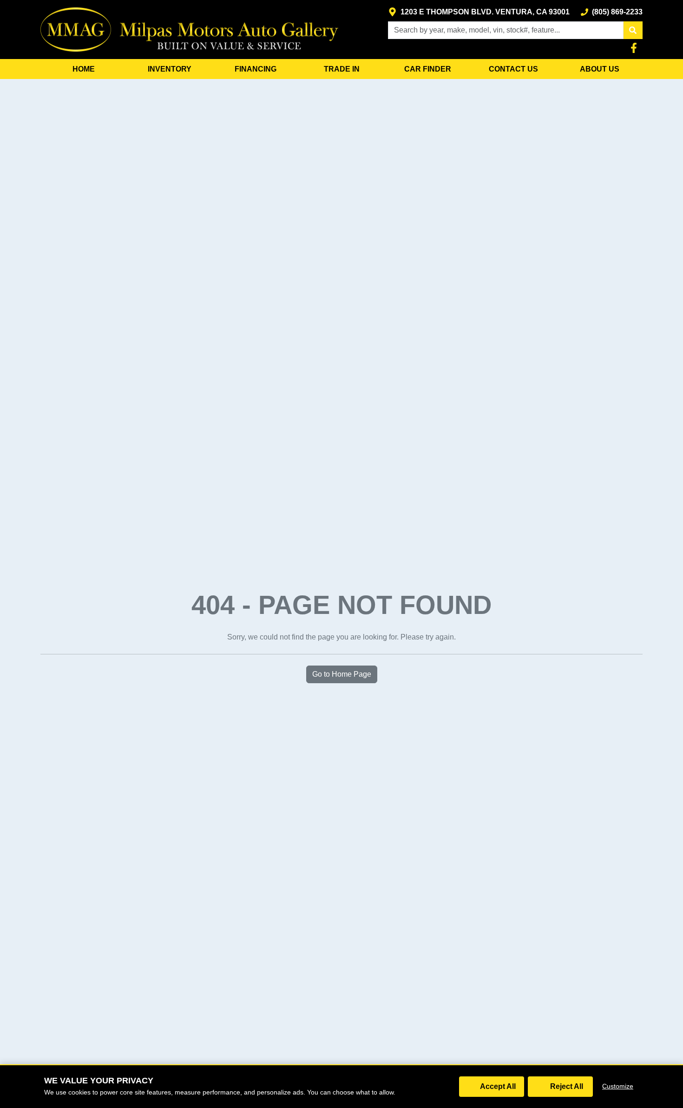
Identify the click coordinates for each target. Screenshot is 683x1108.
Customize (617, 1086)
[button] (633, 30)
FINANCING (255, 69)
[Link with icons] (636, 48)
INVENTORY (169, 69)
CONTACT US (513, 69)
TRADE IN (342, 69)
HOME (83, 69)
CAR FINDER (427, 69)
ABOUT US (599, 69)
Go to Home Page (341, 674)
